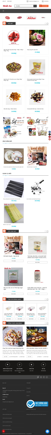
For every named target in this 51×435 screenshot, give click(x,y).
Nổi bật (10, 23)
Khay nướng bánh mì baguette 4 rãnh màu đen (11, 198)
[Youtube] (47, 377)
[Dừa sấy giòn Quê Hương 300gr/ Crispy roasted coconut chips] (37, 67)
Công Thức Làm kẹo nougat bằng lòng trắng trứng (15, 348)
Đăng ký (4, 1)
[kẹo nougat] (14, 127)
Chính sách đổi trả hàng (7, 421)
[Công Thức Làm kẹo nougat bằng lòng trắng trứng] (13, 337)
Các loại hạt (12, 231)
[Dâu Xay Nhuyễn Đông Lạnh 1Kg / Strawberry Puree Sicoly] (20, 308)
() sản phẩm (44, 6)
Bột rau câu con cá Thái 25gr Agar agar (13, 288)
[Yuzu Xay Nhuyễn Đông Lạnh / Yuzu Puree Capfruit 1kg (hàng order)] (8, 308)
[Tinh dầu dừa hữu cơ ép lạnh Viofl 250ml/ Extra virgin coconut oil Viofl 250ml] (37, 245)
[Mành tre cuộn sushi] (13, 213)
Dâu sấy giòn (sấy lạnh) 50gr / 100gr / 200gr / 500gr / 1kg (13, 50)
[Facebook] (44, 377)
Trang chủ (28, 388)
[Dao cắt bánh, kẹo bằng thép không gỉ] (37, 188)
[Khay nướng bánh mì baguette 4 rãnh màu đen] (13, 188)
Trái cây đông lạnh (14, 299)
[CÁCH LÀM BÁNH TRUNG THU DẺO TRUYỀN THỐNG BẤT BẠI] (36, 337)
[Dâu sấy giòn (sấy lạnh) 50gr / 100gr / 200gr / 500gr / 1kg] (14, 37)
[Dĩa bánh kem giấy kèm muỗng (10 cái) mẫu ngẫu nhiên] (14, 156)
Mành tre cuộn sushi (7, 224)
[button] (47, 23)
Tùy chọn (14, 260)
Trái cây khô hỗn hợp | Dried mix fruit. (35, 108)
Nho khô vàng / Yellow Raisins (10, 108)
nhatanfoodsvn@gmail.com (34, 1)
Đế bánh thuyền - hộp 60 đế (32, 166)
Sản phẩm (28, 391)
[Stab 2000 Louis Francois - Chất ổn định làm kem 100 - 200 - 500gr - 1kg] (37, 276)
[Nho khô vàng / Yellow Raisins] (14, 97)
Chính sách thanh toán (7, 414)
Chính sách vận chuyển (7, 418)
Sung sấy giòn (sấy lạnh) (32, 49)
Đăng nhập (9, 1)
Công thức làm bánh (15, 323)
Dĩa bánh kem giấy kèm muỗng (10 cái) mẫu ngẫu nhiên (13, 166)
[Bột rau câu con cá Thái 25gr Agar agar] (14, 276)
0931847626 (46, 1)
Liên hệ (27, 395)
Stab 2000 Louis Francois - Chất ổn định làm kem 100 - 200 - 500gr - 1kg (37, 289)
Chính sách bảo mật (6, 425)
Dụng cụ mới (7, 173)
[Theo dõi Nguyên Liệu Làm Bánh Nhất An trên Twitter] (38, 377)
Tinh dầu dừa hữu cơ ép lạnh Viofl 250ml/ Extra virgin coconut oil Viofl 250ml (37, 257)
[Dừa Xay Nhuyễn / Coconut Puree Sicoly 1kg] (42, 308)
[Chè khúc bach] (37, 127)
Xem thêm (5, 356)
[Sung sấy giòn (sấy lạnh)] (37, 37)
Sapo (33, 433)
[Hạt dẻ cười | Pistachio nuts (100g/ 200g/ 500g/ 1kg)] (14, 67)
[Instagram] (41, 377)
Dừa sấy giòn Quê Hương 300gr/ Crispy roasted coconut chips (35, 80)
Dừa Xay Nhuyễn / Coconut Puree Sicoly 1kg (42, 315)
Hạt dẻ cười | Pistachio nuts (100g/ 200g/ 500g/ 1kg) (13, 80)
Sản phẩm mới (7, 141)
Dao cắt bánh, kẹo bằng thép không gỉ (33, 198)
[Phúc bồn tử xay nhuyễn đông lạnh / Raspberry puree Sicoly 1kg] (31, 308)
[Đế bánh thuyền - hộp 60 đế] (37, 156)
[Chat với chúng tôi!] (47, 431)
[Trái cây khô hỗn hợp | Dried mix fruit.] (37, 97)
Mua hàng (37, 262)
